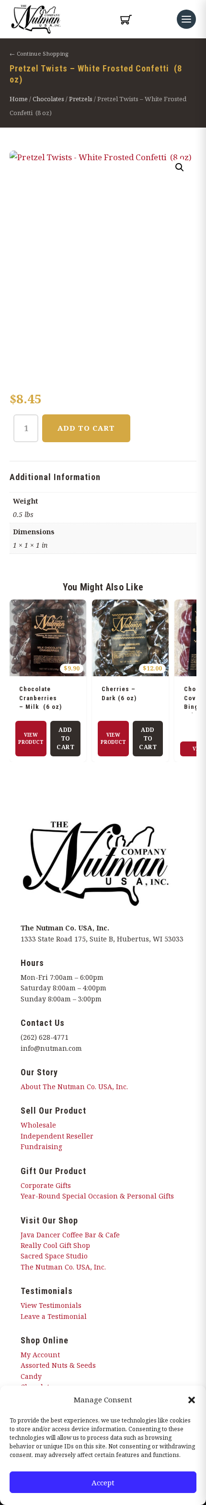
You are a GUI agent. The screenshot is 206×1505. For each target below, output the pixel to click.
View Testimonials (51, 1305)
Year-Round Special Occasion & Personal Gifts (97, 1195)
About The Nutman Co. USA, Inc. (74, 1086)
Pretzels (80, 98)
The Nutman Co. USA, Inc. (63, 1266)
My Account (40, 1354)
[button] (191, 1400)
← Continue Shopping (39, 53)
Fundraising (41, 1146)
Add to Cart (65, 738)
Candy (31, 1376)
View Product (31, 738)
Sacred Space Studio (54, 1255)
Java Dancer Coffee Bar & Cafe (70, 1234)
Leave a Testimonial (54, 1316)
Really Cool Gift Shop (55, 1245)
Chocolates (48, 98)
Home (19, 98)
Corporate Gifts (46, 1185)
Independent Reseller (57, 1136)
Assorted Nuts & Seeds (58, 1365)
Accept (103, 1482)
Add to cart (86, 428)
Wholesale (38, 1124)
